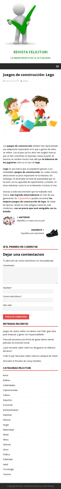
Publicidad (8, 459)
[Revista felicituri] (19, 44)
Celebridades (9, 385)
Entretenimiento (10, 410)
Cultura (6, 395)
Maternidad (8, 429)
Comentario (8, 265)
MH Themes (49, 486)
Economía (8, 405)
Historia (6, 419)
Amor (5, 375)
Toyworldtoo (24, 198)
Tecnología (8, 469)
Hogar (6, 424)
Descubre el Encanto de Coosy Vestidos (22, 361)
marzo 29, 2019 (12, 81)
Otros (5, 449)
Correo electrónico (12, 296)
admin (25, 81)
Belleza (6, 380)
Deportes (7, 400)
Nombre (7, 287)
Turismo (7, 474)
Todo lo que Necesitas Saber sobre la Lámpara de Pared (30, 355)
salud (5, 464)
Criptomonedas (10, 390)
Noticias (7, 444)
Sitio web (7, 305)
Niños (6, 439)
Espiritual (7, 414)
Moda (6, 434)
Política (6, 454)
